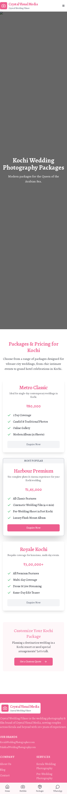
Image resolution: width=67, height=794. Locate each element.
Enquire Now (33, 444)
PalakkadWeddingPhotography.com (18, 747)
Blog (2, 770)
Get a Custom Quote (30, 661)
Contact (5, 775)
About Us (5, 764)
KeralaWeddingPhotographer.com (17, 742)
